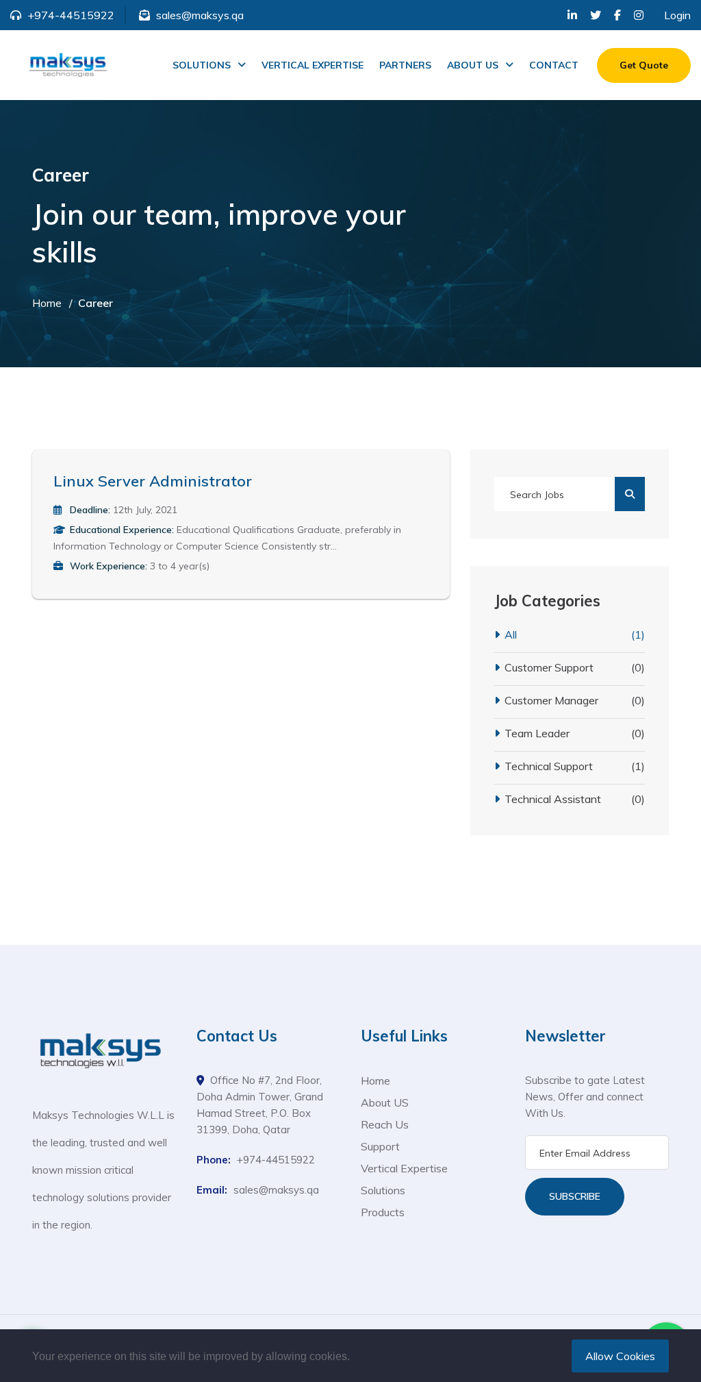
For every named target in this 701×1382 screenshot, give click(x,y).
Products (383, 1212)
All (575, 634)
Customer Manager (575, 700)
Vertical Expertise (404, 1168)
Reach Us (385, 1124)
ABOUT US (472, 65)
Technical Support (575, 766)
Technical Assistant (575, 799)
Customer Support (575, 667)
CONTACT (553, 65)
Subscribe (574, 1196)
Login (677, 15)
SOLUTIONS (202, 65)
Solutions (383, 1190)
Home (47, 303)
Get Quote (644, 65)
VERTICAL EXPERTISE (313, 65)
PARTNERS (405, 65)
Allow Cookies (620, 1356)
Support (380, 1146)
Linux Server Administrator (152, 481)
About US (385, 1102)
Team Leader (575, 733)
